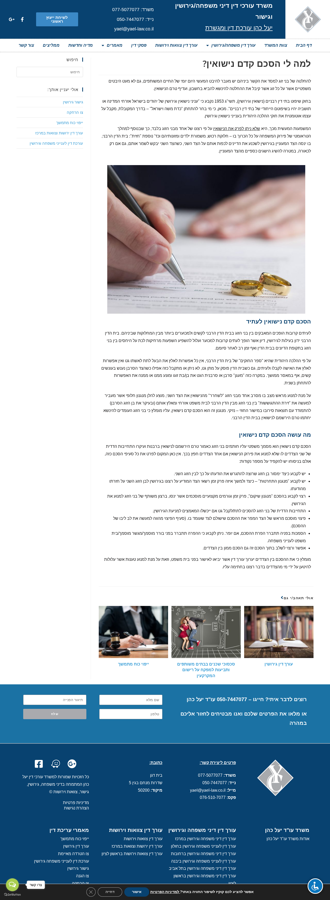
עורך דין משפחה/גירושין (233, 45)
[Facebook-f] (22, 19)
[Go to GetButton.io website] (12, 894)
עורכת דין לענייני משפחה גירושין (61, 861)
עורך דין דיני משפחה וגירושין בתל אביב (202, 868)
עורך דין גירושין (279, 664)
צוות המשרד (275, 45)
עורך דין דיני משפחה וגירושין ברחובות (203, 854)
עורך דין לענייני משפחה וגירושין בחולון (203, 846)
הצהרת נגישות (76, 808)
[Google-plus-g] (11, 19)
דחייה (109, 891)
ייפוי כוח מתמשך (133, 664)
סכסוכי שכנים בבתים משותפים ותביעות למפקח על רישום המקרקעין (206, 669)
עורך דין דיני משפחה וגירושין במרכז (205, 839)
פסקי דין (138, 45)
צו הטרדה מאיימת (73, 854)
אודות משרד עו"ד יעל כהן (288, 839)
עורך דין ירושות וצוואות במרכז (59, 132)
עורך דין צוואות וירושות (176, 45)
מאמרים (114, 45)
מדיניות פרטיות (76, 802)
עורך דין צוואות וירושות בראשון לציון (132, 854)
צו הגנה (82, 876)
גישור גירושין (73, 101)
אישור (137, 891)
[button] (57, 19)
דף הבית (304, 45)
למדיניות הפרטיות (165, 891)
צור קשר (26, 45)
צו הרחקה (75, 112)
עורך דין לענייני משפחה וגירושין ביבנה (203, 861)
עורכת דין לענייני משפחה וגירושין (56, 143)
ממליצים (51, 45)
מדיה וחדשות (80, 45)
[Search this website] (49, 71)
